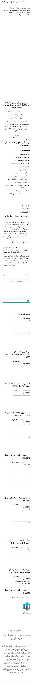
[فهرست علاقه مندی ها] (18, 348)
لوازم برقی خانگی (20, 8)
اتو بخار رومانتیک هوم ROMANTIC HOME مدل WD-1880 (17, 354)
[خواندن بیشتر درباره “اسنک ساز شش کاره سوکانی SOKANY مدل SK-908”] (28, 537)
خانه (29, 8)
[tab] (22, 138)
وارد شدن (5, 275)
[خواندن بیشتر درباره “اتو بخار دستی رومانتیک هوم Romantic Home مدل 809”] (28, 566)
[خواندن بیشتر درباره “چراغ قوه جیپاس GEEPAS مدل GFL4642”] (28, 494)
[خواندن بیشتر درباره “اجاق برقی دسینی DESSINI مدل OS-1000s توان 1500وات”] (28, 380)
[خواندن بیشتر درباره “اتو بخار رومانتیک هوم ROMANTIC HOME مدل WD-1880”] (28, 348)
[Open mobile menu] (31, 1)
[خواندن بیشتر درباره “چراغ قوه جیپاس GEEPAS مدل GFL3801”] (28, 587)
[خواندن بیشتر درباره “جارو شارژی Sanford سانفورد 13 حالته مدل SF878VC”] (28, 409)
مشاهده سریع (23, 348)
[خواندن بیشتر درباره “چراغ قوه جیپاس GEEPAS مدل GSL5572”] (28, 452)
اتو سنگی (11, 8)
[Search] (28, 1)
